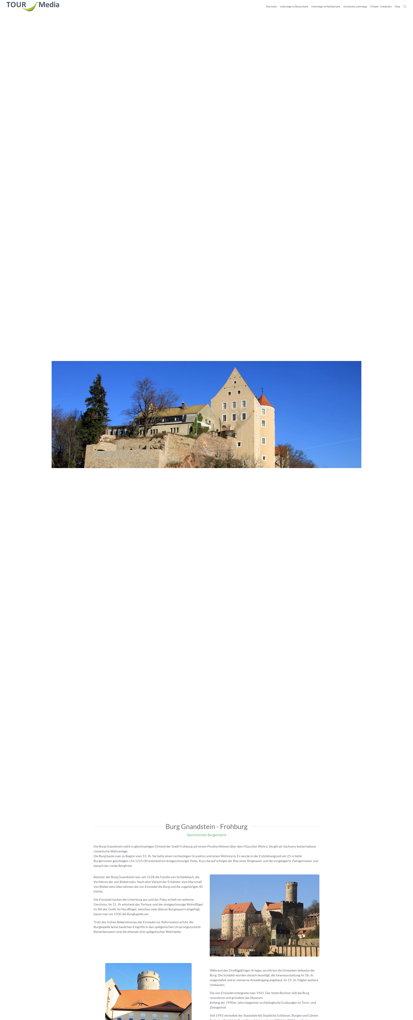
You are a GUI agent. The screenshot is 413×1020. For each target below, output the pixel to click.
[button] (405, 6)
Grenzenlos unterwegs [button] (355, 6)
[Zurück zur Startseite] (32, 6)
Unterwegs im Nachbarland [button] (325, 6)
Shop (397, 6)
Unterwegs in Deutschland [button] (294, 6)
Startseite (271, 6)
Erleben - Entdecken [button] (381, 6)
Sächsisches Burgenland (206, 834)
